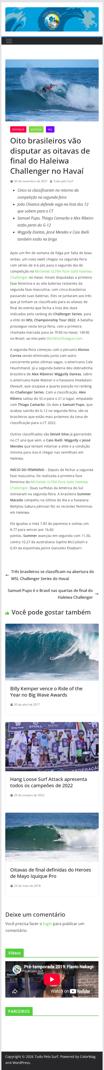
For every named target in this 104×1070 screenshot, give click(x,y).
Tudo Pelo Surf (46, 1056)
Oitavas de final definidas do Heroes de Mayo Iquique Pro (50, 872)
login (47, 923)
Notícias (36, 129)
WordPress (21, 1062)
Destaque (18, 129)
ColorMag (88, 1056)
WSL (50, 129)
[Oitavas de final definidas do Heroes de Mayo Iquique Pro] (51, 816)
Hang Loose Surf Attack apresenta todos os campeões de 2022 (48, 782)
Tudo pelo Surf (63, 181)
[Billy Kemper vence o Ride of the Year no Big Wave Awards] (51, 627)
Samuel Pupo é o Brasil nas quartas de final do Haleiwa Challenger (50, 594)
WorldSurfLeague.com (64, 338)
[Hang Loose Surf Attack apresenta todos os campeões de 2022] (51, 725)
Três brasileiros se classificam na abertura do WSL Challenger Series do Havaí (52, 575)
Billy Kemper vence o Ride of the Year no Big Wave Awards (46, 691)
